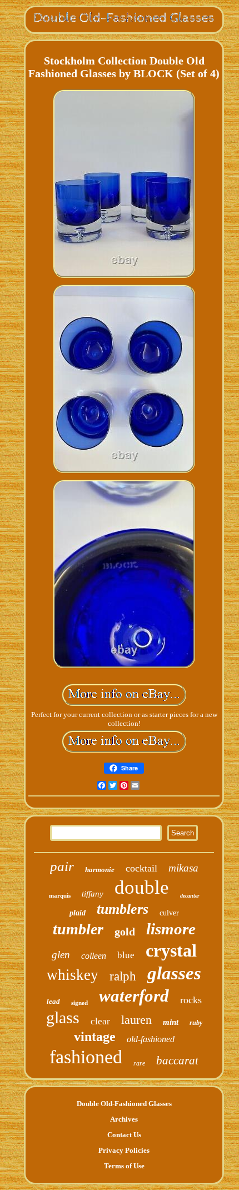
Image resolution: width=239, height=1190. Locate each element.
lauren (136, 1020)
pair (62, 866)
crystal (171, 950)
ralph (122, 976)
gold (124, 931)
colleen (93, 955)
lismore (171, 929)
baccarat (177, 1060)
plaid (77, 913)
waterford (134, 995)
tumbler (78, 929)
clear (100, 1021)
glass (62, 1017)
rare (139, 1063)
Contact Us (124, 1135)
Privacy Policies (124, 1150)
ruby (196, 1023)
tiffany (92, 893)
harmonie (99, 869)
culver (169, 913)
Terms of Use (124, 1166)
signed (79, 1002)
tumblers (122, 909)
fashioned (85, 1057)
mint (170, 1022)
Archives (124, 1119)
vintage (95, 1036)
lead (53, 1001)
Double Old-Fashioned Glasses (124, 1103)
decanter (190, 896)
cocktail (141, 868)
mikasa (183, 868)
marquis (60, 895)
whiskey (72, 975)
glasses (174, 973)
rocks (191, 999)
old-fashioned (151, 1039)
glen (61, 954)
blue (126, 955)
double (141, 887)
